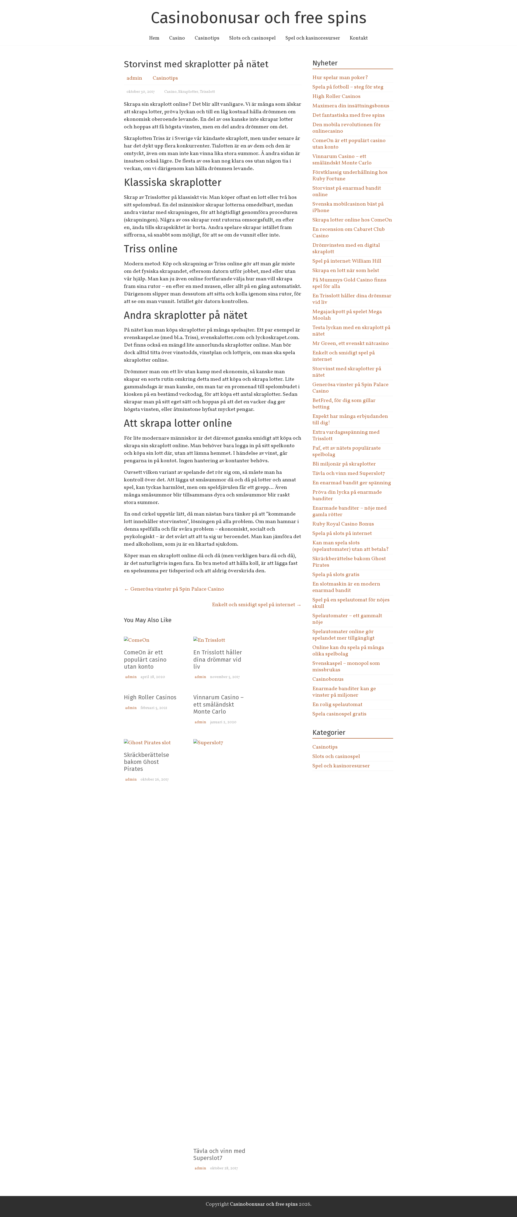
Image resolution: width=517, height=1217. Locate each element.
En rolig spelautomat (337, 704)
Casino (177, 38)
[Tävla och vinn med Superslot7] (220, 743)
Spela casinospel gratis (339, 714)
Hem (154, 38)
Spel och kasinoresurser (312, 38)
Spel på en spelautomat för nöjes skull (351, 603)
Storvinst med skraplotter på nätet (346, 372)
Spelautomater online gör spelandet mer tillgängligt (343, 635)
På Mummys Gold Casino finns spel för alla (349, 283)
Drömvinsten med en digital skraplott (346, 249)
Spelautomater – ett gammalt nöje (347, 619)
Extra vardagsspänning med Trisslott (346, 436)
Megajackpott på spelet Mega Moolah (347, 315)
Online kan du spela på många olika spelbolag (348, 651)
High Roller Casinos (150, 697)
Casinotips (207, 38)
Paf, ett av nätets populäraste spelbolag (346, 451)
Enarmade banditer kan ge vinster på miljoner (344, 692)
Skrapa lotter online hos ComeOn (352, 220)
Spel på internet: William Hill (346, 261)
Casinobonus (328, 679)
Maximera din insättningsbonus (350, 106)
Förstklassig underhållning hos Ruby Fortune (349, 176)
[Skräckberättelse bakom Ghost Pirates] (147, 743)
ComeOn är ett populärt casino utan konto (145, 659)
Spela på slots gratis (335, 574)
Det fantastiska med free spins (348, 115)
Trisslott (207, 91)
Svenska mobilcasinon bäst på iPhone (348, 207)
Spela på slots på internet (342, 533)
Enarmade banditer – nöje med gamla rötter (349, 511)
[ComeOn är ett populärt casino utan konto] (136, 640)
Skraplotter (188, 91)
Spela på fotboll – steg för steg (347, 87)
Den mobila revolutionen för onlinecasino (346, 128)
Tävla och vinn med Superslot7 (219, 1154)
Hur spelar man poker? (340, 78)
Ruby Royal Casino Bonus (343, 524)
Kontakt (359, 38)
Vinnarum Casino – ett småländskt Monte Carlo (218, 704)
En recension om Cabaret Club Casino (348, 233)
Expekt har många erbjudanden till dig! (350, 420)
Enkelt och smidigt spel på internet (257, 605)
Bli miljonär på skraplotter (344, 464)
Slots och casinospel (252, 38)
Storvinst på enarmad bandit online (346, 192)
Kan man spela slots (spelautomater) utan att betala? (350, 546)
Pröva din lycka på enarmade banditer (347, 496)
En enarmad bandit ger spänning (351, 483)
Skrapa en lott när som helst (345, 270)
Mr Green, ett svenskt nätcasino (350, 343)
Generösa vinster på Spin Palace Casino (174, 589)
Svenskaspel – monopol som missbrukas (346, 667)
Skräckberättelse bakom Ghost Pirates (146, 762)
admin (134, 78)
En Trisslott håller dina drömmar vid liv (217, 659)
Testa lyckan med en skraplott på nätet (351, 331)
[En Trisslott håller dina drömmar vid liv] (209, 640)
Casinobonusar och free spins (258, 17)
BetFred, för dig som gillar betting (344, 404)
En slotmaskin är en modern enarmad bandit (346, 587)
